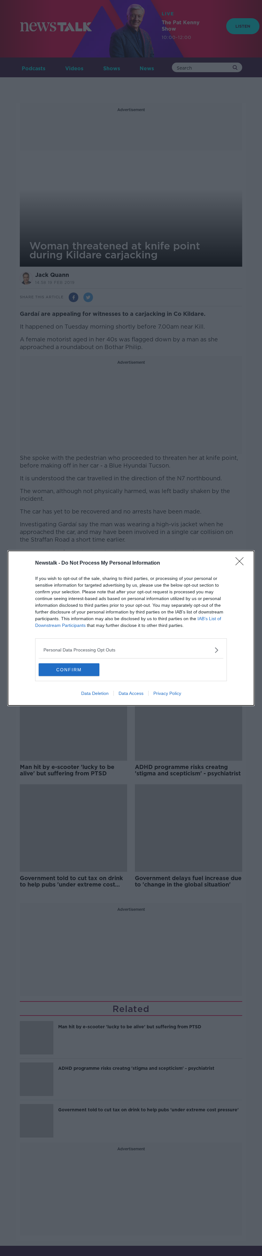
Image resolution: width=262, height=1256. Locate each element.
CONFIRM (69, 669)
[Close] (241, 563)
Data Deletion (95, 693)
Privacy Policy (167, 693)
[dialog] (131, 628)
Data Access (131, 693)
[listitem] (131, 650)
